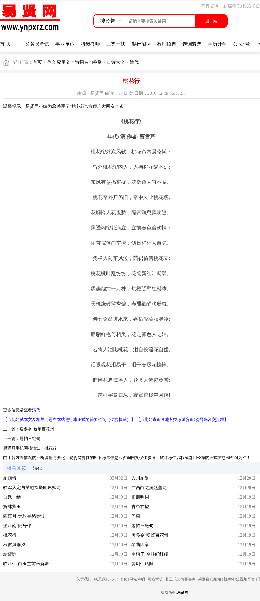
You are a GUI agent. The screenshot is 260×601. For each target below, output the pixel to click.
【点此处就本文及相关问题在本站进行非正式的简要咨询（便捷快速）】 (69, 419)
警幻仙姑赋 (142, 563)
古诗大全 (116, 62)
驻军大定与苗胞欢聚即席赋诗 (32, 487)
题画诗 (9, 478)
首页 (37, 62)
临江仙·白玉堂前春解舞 (26, 563)
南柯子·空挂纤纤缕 (149, 554)
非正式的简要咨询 (180, 579)
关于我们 (84, 579)
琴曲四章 (140, 544)
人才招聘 (119, 579)
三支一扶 (115, 44)
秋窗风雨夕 (14, 544)
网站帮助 (155, 579)
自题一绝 (12, 497)
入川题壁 (140, 478)
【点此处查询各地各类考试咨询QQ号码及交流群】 (182, 419)
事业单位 (65, 44)
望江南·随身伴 (17, 525)
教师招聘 (166, 44)
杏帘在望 (140, 506)
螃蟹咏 (9, 554)
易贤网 (182, 592)
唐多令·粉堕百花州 (37, 429)
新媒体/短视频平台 (241, 5)
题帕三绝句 (30, 438)
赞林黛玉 (12, 506)
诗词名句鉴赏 (88, 62)
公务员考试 (37, 44)
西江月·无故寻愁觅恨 (24, 516)
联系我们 (101, 579)
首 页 (5, 44)
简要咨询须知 (209, 579)
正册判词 (140, 497)
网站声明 (137, 579)
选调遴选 (191, 44)
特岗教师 (90, 44)
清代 (134, 62)
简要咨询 (210, 5)
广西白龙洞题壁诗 (149, 487)
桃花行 (50, 448)
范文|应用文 (58, 62)
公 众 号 (241, 44)
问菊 (135, 516)
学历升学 (217, 44)
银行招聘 (141, 44)
